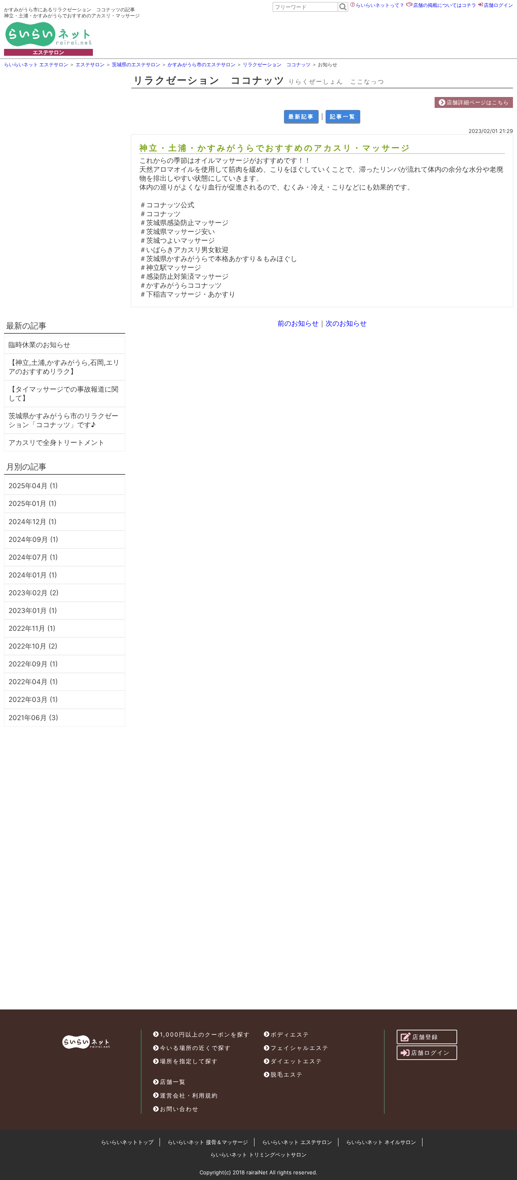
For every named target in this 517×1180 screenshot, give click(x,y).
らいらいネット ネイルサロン (381, 1142)
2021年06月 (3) (33, 718)
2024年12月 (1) (32, 522)
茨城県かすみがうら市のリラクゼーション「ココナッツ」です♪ (63, 420)
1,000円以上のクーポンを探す (205, 1034)
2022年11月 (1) (31, 628)
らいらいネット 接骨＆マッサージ (208, 1142)
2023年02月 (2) (33, 593)
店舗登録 (425, 1036)
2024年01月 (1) (32, 575)
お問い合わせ (179, 1108)
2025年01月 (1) (32, 503)
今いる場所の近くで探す (195, 1047)
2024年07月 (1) (33, 557)
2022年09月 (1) (33, 664)
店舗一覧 (173, 1081)
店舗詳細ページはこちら (478, 102)
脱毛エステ (287, 1074)
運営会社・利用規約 (189, 1095)
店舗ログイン (498, 5)
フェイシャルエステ (300, 1047)
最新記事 (301, 116)
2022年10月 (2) (32, 646)
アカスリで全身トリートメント (56, 442)
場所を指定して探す (189, 1061)
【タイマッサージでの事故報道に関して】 (63, 393)
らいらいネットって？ (380, 5)
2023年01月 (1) (32, 611)
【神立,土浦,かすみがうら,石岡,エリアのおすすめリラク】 (64, 366)
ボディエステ (290, 1034)
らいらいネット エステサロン (297, 1142)
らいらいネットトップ (127, 1142)
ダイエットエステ (296, 1061)
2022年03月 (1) (33, 699)
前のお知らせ (298, 323)
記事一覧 (343, 116)
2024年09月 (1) (33, 539)
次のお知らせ (346, 323)
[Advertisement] (316, 34)
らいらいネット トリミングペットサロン (258, 1154)
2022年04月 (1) (33, 682)
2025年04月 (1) (33, 486)
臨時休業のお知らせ (39, 345)
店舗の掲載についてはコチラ (444, 5)
